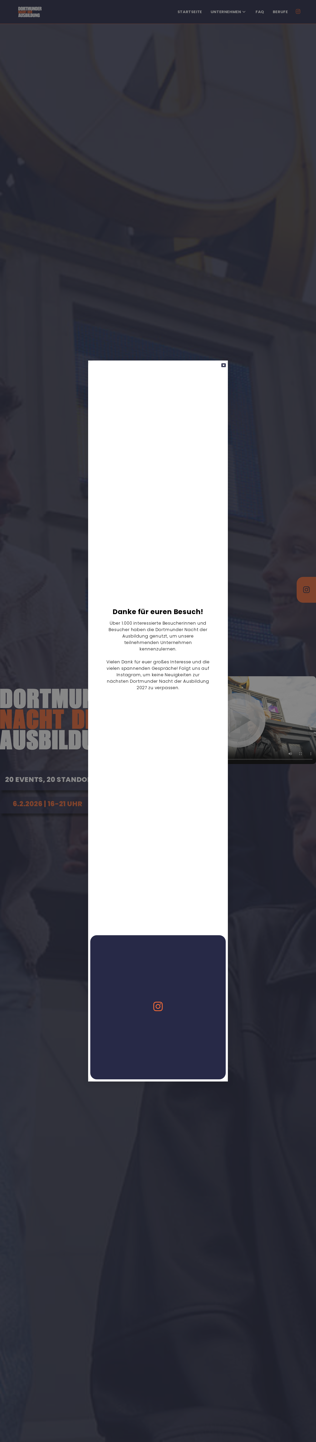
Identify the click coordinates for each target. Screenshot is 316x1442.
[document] (158, 721)
